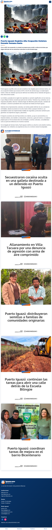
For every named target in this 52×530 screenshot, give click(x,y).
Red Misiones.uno (5, 494)
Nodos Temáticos (5, 503)
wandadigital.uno (5, 513)
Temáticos (32, 528)
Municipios (19, 528)
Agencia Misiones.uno (6, 496)
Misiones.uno (4, 492)
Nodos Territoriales (6, 501)
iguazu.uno (4, 508)
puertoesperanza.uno (6, 512)
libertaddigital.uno (5, 510)
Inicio (6, 528)
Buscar (45, 528)
